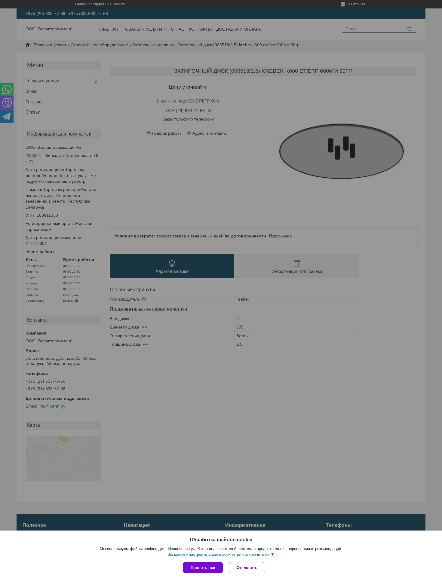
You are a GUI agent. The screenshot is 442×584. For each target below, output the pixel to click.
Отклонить (247, 567)
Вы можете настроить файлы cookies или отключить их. (219, 554)
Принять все (203, 567)
